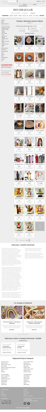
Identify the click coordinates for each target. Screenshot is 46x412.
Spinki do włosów (4, 380)
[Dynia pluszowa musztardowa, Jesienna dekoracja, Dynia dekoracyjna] (39, 91)
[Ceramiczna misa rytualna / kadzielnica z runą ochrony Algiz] (29, 107)
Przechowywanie (4, 57)
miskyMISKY (19, 63)
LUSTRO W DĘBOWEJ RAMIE (31, 96)
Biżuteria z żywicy (4, 363)
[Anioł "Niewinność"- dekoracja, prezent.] (29, 175)
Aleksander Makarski (19, 199)
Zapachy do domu (5, 43)
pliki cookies (35, 400)
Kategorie (3, 20)
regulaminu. (30, 399)
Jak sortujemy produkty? (29, 33)
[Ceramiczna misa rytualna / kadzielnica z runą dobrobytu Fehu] (19, 124)
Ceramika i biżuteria (29, 114)
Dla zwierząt (3, 49)
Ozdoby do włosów (27, 370)
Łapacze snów (4, 36)
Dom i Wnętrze (12, 320)
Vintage (25, 383)
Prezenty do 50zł (4, 377)
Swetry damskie (4, 384)
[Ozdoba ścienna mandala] (19, 40)
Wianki (3, 42)
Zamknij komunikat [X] (23, 5)
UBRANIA (11, 15)
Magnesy (3, 37)
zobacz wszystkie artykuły (23, 334)
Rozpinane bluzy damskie (5, 378)
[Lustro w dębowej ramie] (29, 91)
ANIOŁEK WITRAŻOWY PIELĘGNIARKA (33, 232)
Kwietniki (3, 32)
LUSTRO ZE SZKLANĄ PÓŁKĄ (21, 113)
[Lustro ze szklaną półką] (19, 107)
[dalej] (39, 226)
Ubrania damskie (26, 378)
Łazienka (3, 54)
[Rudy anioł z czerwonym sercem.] (39, 141)
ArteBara (19, 148)
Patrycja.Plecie (40, 182)
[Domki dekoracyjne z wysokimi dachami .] (39, 158)
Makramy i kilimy (5, 38)
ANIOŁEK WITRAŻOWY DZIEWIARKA (32, 198)
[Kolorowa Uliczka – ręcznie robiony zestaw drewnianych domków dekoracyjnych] (19, 158)
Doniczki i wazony (5, 29)
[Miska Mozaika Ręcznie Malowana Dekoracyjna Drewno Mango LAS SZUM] (19, 57)
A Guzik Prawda (19, 47)
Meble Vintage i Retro (27, 364)
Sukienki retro (3, 383)
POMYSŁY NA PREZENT (15, 13)
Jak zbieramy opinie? (23, 340)
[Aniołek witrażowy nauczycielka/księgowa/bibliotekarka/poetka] (29, 209)
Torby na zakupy (26, 377)
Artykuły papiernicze (5, 23)
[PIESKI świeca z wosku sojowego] (19, 91)
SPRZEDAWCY (25, 13)
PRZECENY (33, 13)
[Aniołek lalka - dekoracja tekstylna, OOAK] (29, 74)
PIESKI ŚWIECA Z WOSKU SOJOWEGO (22, 96)
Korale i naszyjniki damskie (28, 361)
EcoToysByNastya (39, 97)
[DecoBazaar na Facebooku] (28, 403)
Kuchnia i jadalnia (4, 51)
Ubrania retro (26, 380)
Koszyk (43, 1)
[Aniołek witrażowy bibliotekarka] (19, 192)
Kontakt (25, 394)
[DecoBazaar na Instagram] (25, 403)
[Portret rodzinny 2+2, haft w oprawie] (39, 124)
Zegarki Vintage (26, 384)
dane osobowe (30, 400)
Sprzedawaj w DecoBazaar (28, 395)
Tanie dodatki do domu (27, 374)
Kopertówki (3, 371)
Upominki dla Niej (27, 381)
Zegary (3, 45)
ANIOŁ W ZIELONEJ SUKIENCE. (31, 147)
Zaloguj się (39, 1)
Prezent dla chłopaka (5, 374)
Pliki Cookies (3, 395)
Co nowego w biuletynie (23, 303)
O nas (2, 391)
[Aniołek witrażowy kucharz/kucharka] (39, 209)
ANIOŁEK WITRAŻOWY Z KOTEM (21, 232)
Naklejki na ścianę (27, 367)
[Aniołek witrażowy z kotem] (19, 226)
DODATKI (24, 15)
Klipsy (2, 370)
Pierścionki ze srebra (27, 371)
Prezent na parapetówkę (5, 375)
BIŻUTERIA (15, 15)
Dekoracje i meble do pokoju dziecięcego (8, 367)
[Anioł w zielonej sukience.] (29, 141)
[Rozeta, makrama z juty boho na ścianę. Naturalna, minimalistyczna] (39, 57)
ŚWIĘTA (37, 15)
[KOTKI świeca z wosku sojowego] (39, 74)
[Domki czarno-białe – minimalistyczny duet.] (19, 175)
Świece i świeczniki (5, 41)
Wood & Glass (19, 80)
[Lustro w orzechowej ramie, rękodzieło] (19, 74)
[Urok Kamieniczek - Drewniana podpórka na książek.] (19, 141)
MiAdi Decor (40, 63)
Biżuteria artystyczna (5, 361)
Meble (2, 55)
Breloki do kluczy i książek (6, 364)
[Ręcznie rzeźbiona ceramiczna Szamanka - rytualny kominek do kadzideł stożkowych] (39, 107)
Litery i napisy (4, 33)
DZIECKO (30, 15)
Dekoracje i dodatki (4, 25)
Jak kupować (26, 391)
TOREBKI (20, 15)
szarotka (29, 80)
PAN (27, 15)
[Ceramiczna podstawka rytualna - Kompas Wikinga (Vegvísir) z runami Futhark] (29, 124)
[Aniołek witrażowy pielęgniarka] (29, 226)
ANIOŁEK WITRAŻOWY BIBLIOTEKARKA (23, 198)
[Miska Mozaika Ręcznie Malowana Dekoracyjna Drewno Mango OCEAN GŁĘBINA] (29, 57)
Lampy (2, 52)
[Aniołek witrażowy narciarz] (19, 209)
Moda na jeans (26, 366)
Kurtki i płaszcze (26, 363)
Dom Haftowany (40, 131)
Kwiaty (3, 30)
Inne (2, 46)
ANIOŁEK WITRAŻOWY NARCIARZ (22, 215)
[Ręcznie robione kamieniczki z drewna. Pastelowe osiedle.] (29, 158)
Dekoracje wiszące (5, 28)
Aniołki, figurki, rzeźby (6, 26)
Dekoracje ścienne (4, 48)
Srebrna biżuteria (4, 381)
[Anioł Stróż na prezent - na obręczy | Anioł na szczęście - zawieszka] (39, 175)
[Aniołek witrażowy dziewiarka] (29, 192)
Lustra (3, 34)
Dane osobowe (3, 394)
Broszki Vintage (4, 366)
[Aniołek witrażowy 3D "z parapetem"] (39, 192)
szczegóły (24, 4)
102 (26, 240)
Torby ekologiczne (27, 375)
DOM (34, 15)
